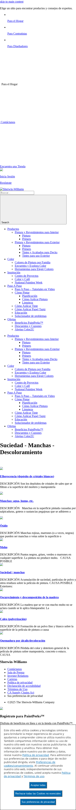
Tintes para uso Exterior (36, 255)
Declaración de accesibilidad (24, 685)
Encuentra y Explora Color (30, 265)
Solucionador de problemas (30, 316)
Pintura (26, 235)
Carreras (12, 679)
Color (10, 259)
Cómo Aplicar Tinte (26, 306)
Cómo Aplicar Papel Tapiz (30, 309)
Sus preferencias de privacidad (38, 802)
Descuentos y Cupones (28, 326)
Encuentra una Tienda (12, 166)
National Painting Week (28, 282)
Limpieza (27, 302)
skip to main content (11, 1)
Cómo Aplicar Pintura (35, 299)
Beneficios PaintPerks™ (29, 322)
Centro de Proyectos (26, 275)
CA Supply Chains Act (20, 692)
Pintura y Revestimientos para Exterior (37, 242)
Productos (13, 228)
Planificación (29, 295)
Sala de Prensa (15, 672)
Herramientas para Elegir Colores (34, 269)
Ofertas (11, 319)
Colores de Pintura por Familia (32, 262)
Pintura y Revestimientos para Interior (37, 232)
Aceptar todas (38, 785)
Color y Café (22, 279)
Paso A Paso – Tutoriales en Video (35, 289)
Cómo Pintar (22, 292)
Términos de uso (34, 776)
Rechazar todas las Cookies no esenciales (38, 793)
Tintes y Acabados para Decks (39, 252)
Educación (21, 312)
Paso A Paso (14, 285)
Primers (26, 239)
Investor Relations (17, 675)
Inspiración (13, 272)
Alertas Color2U (24, 329)
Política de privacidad (19, 682)
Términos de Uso (17, 689)
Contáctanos (7, 122)
